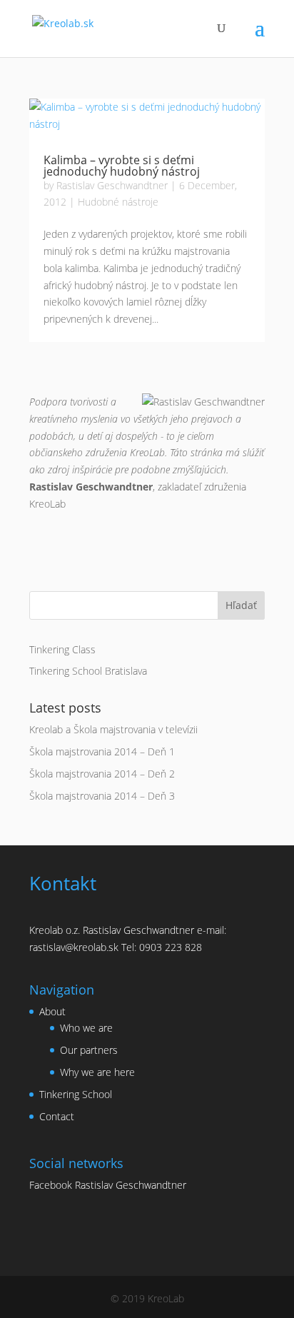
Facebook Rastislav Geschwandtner (107, 1185)
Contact (56, 1116)
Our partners (89, 1050)
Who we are (86, 1028)
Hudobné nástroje (118, 201)
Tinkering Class (62, 649)
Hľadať (241, 605)
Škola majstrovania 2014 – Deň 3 (102, 796)
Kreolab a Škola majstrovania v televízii (113, 729)
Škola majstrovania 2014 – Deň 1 (102, 751)
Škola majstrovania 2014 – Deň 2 (102, 773)
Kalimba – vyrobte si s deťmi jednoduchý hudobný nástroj (122, 165)
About (52, 1011)
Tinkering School (75, 1094)
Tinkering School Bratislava (88, 671)
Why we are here (97, 1072)
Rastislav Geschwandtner (112, 185)
